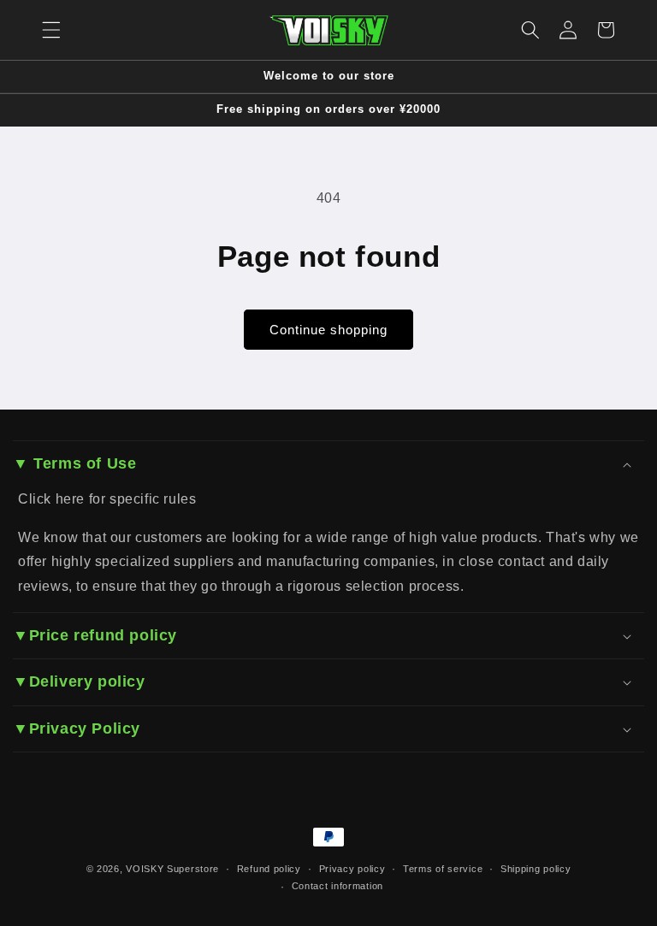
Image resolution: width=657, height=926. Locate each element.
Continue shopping (328, 329)
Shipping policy (535, 869)
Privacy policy (352, 869)
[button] (51, 30)
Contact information (337, 886)
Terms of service (442, 869)
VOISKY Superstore (172, 869)
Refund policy (269, 869)
